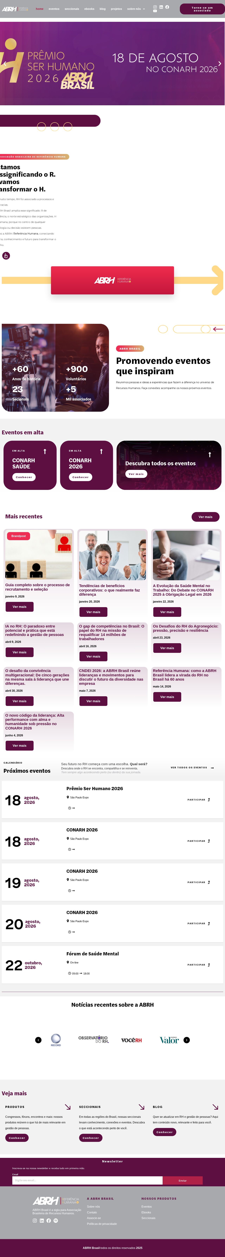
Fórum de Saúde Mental (92, 953)
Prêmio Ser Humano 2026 (94, 788)
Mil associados (78, 399)
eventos (54, 8)
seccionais (72, 8)
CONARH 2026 (82, 830)
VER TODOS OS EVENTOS (189, 767)
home (39, 8)
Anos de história (26, 378)
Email (15, 1174)
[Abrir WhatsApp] (216, 1248)
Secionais (20, 399)
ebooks (89, 8)
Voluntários (76, 378)
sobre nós (134, 8)
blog (103, 8)
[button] (5, 63)
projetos (116, 8)
